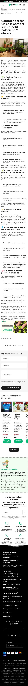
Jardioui (9, 660)
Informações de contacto (18, 668)
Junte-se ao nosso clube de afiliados (12, 597)
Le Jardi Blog (7, 616)
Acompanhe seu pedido (11, 609)
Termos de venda (20, 665)
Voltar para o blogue (15, 345)
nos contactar (15, 576)
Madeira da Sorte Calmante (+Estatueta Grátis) (17, 417)
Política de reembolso (19, 660)
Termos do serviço (21, 663)
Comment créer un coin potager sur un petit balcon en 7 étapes (12, 12)
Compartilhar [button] (7, 338)
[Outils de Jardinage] (14, 333)
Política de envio (9, 665)
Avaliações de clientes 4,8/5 (12, 601)
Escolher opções (6, 441)
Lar (2, 8)
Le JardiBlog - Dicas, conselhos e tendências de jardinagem (13, 10)
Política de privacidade (9, 663)
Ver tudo (14, 450)
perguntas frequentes (10, 605)
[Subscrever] (24, 512)
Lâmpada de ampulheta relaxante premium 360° (7, 416)
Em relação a (7, 612)
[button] (3, 4)
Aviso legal (7, 668)
